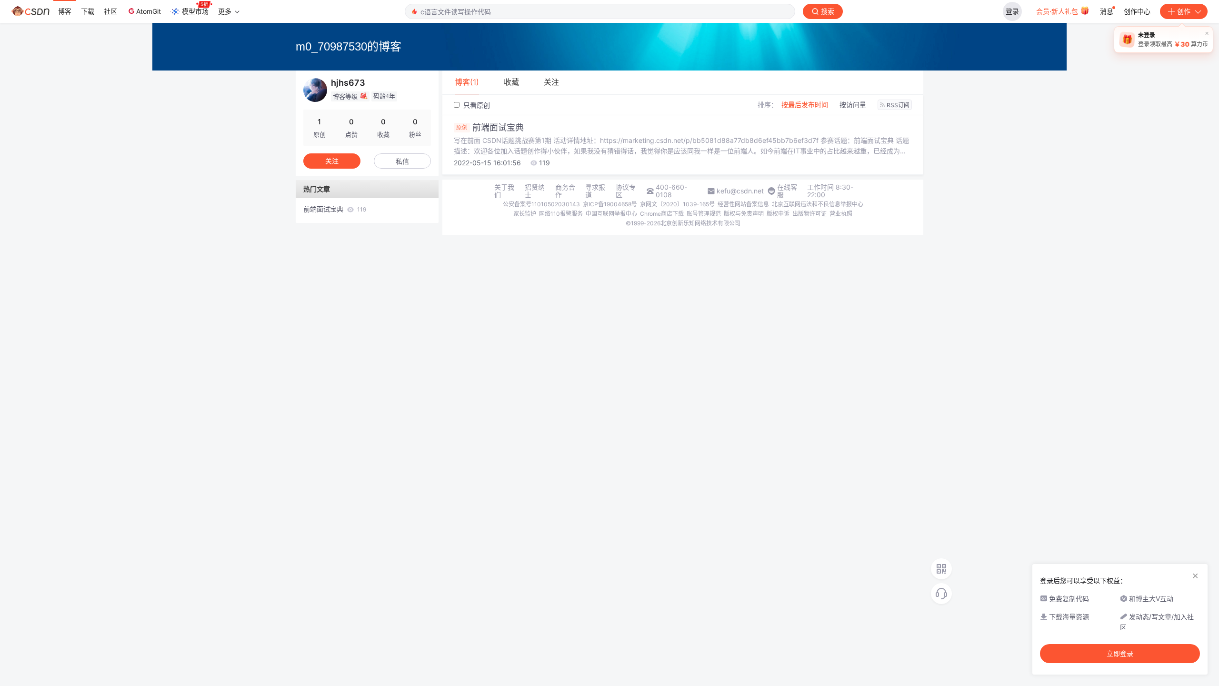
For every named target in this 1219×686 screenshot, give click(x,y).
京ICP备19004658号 (610, 204)
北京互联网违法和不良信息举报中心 (817, 204)
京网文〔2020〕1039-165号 (677, 204)
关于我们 (504, 191)
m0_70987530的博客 (348, 46)
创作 (1183, 11)
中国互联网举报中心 (611, 213)
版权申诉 (778, 213)
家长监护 (524, 213)
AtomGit (148, 11)
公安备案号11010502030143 (541, 204)
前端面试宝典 (490, 127)
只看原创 (475, 105)
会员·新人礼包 (1058, 11)
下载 (87, 11)
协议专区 (626, 191)
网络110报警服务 (561, 213)
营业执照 (840, 213)
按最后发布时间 (804, 105)
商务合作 (565, 191)
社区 (110, 11)
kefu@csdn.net (740, 191)
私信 (402, 161)
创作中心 (1137, 11)
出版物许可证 (809, 213)
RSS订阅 (898, 105)
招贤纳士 (535, 191)
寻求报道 (595, 191)
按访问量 (852, 105)
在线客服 (787, 191)
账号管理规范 (704, 213)
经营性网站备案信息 (743, 204)
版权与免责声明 (744, 213)
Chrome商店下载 (662, 213)
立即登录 (1120, 653)
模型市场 (195, 11)
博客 (64, 11)
